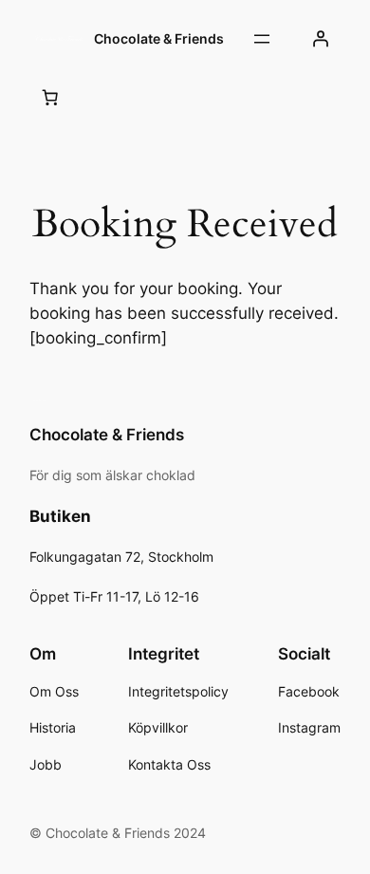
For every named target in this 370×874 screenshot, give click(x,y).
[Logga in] (321, 39)
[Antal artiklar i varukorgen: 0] (49, 97)
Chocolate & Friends (159, 38)
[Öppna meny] (261, 39)
